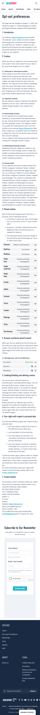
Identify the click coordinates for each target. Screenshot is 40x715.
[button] (4, 3)
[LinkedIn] (34, 699)
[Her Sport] (11, 3)
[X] (22, 699)
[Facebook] (19, 699)
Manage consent (27, 712)
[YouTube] (25, 699)
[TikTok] (31, 699)
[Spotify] (37, 699)
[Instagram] (28, 699)
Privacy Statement (9, 473)
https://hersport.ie (18, 37)
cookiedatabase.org (9, 514)
